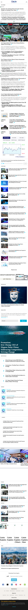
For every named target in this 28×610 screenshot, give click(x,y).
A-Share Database (20, 156)
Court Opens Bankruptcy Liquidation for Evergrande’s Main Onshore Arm (11, 94)
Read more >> (4, 317)
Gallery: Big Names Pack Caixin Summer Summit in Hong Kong (9, 464)
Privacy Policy (11, 599)
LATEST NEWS (3, 166)
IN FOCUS (2, 448)
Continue (14, 606)
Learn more (6, 604)
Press (24, 595)
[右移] (26, 456)
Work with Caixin (21, 595)
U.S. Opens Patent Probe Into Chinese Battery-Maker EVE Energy (14, 381)
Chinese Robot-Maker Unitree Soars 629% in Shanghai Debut (14, 68)
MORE (25, 163)
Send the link (14, 580)
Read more (14, 269)
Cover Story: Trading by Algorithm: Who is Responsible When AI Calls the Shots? (13, 89)
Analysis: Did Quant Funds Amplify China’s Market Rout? (13, 87)
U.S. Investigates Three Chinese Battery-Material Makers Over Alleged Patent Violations (13, 52)
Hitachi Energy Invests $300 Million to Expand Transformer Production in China (15, 360)
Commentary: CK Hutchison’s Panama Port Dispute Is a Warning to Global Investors (16, 391)
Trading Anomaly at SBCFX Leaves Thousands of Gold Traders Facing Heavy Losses (13, 79)
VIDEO (2, 545)
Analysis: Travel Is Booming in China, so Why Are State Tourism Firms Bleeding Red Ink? (17, 127)
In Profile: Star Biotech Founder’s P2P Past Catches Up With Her (13, 55)
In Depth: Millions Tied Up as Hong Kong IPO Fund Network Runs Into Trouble (17, 115)
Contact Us (16, 595)
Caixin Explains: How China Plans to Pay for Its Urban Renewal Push (18, 132)
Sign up (23, 320)
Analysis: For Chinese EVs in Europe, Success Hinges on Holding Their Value (12, 9)
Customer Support (12, 595)
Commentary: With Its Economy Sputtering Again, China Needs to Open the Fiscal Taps (16, 404)
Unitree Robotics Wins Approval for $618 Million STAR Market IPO (13, 70)
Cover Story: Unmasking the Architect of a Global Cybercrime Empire (17, 121)
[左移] (1, 456)
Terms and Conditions (16, 599)
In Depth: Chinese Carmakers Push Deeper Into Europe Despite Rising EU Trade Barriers (14, 17)
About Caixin (4, 595)
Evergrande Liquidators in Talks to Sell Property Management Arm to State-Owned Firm (13, 106)
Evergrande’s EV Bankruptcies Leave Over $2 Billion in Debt (14, 103)
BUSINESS (2, 503)
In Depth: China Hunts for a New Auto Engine (14, 19)
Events (8, 595)
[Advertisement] (14, 474)
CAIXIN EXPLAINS (4, 523)
